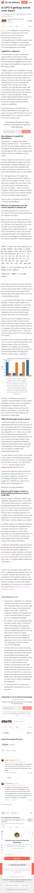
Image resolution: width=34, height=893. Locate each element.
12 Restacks (21, 721)
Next (28, 733)
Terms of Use (26, 868)
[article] (17, 822)
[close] (29, 833)
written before (6, 554)
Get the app (25, 885)
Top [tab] (3, 813)
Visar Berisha (8, 783)
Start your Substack (12, 885)
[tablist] (8, 744)
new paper (6, 30)
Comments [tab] (5, 744)
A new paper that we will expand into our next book (13, 820)
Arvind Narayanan (12, 19)
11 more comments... (7, 804)
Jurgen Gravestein (10, 760)
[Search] (31, 813)
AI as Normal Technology (10, 818)
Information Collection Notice (22, 870)
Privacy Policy (18, 872)
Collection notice (19, 881)
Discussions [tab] (14, 813)
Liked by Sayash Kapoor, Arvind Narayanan (16, 762)
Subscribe (24, 2)
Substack (8, 889)
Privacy (30, 879)
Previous (6, 733)
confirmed (5, 465)
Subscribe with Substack (18, 865)
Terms (12, 881)
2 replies (9, 777)
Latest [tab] (7, 813)
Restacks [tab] (12, 744)
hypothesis (28, 474)
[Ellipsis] (32, 760)
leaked (14, 432)
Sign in (30, 2)
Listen (30, 21)
